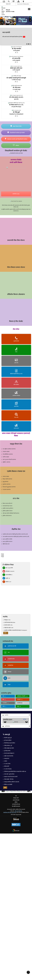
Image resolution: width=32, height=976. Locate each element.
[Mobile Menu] (29, 9)
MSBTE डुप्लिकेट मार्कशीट (7, 539)
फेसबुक (2, 554)
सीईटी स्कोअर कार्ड (6, 544)
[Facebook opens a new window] (15, 53)
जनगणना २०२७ (16, 194)
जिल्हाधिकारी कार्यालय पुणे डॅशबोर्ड (17, 133)
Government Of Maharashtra (23, 4)
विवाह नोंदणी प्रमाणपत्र (7, 479)
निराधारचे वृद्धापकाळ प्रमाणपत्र (9, 487)
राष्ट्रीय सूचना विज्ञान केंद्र (18, 811)
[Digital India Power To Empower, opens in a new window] (16, 831)
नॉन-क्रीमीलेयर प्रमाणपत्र (8, 455)
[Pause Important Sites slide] (29, 792)
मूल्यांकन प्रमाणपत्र (6, 485)
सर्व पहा (24, 720)
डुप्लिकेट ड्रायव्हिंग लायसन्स (7, 511)
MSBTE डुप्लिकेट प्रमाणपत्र (7, 542)
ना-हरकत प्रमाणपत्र (6, 490)
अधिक (5, 788)
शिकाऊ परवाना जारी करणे (7, 504)
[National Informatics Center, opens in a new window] (16, 825)
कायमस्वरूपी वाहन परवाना (7, 506)
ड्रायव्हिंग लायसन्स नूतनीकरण (8, 508)
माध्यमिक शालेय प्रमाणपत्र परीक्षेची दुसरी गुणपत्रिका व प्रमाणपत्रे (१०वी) (15, 534)
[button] (2, 21)
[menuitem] (4, 1)
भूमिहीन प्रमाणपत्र (6, 462)
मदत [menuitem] (16, 796)
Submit (2, 842)
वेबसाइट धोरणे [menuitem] (16, 798)
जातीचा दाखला (6, 457)
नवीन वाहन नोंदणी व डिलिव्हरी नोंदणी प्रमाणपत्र (11, 513)
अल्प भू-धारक (6, 460)
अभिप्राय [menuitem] (16, 802)
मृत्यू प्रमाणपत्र (5, 482)
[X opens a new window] (17, 53)
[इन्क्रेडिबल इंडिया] (15, 791)
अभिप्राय (17, 146)
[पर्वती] (15, 722)
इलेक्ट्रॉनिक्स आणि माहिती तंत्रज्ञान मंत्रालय (9, 813)
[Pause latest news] (28, 44)
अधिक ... (5, 633)
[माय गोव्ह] (9, 791)
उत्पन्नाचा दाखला (6, 452)
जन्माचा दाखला (6, 476)
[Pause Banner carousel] (30, 18)
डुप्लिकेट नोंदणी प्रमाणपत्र (7, 516)
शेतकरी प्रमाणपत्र (12, 460)
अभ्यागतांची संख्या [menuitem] (16, 800)
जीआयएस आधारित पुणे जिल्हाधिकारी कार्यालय (17, 139)
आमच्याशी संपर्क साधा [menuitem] (16, 804)
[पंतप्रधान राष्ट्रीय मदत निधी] (24, 791)
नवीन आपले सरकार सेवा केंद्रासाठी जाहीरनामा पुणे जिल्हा (13, 37)
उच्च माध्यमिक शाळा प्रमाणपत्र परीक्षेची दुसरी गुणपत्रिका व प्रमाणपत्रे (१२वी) (16, 537)
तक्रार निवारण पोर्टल (17, 127)
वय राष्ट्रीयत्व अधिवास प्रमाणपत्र (9, 449)
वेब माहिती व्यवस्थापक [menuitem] (16, 806)
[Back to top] (28, 972)
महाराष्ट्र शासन (8, 4)
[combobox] (28, 1)
